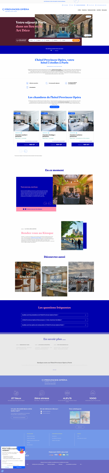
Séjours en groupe (31, 436)
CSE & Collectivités (31, 438)
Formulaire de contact (82, 438)
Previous (15, 121)
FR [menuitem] (80, 464)
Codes (63, 40)
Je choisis (7, 467)
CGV (27, 464)
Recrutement (30, 444)
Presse (28, 442)
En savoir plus (54, 106)
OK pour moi (19, 467)
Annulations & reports (56, 438)
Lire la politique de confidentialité (7, 463)
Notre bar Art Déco (57, 347)
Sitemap (60, 464)
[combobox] (48, 40)
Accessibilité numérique (71, 464)
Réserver (76, 40)
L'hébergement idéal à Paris (21, 347)
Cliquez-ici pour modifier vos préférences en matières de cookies (54, 462)
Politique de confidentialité (38, 464)
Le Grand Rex (37, 347)
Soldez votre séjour (56, 440)
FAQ (78, 436)
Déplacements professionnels (33, 440)
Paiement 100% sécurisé (58, 452)
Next (37, 121)
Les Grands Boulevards (45, 347)
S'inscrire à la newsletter (19, 417)
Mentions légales (51, 464)
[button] (2, 471)
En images (88, 35)
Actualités (88, 16)
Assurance (54, 436)
